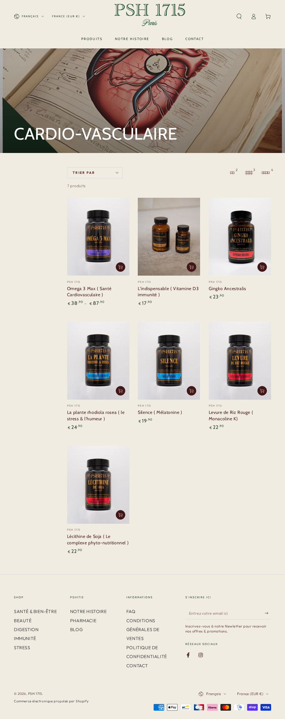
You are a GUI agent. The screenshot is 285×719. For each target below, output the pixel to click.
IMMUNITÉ (25, 638)
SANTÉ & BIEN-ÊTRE (35, 611)
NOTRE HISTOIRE (88, 611)
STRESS (22, 647)
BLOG (76, 629)
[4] (265, 172)
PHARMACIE (83, 620)
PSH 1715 (35, 693)
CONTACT (137, 665)
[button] (239, 16)
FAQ (131, 611)
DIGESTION (26, 629)
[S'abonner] (268, 613)
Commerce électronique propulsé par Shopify (51, 701)
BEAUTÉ (23, 620)
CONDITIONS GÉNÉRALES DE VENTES (142, 629)
